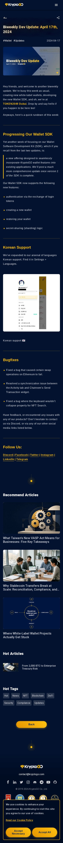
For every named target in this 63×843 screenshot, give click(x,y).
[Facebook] (8, 782)
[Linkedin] (15, 782)
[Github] (55, 782)
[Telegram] (41, 782)
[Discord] (35, 782)
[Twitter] (21, 782)
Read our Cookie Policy (19, 820)
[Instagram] (28, 782)
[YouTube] (48, 782)
